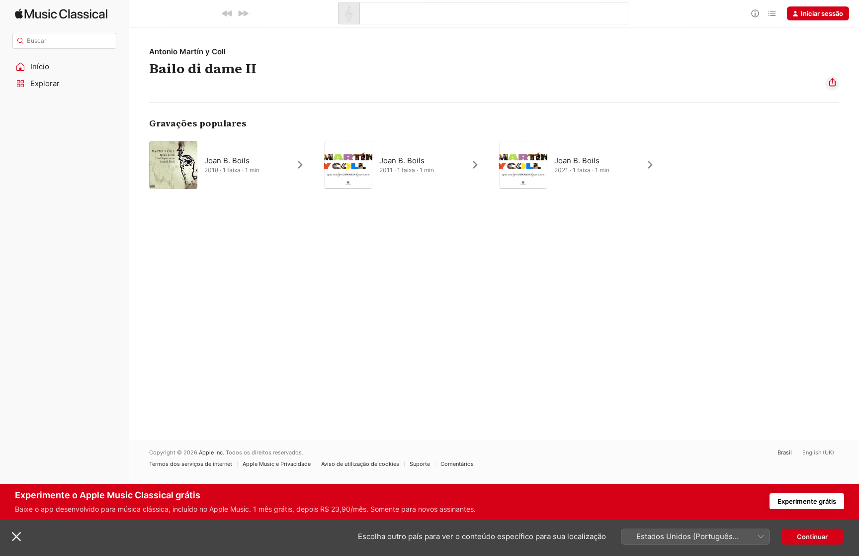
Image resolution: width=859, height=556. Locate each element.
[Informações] (755, 13)
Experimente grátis (806, 501)
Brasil (784, 452)
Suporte (420, 464)
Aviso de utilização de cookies (360, 464)
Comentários (457, 464)
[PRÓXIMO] (243, 13)
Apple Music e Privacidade (277, 464)
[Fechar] (16, 536)
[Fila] (772, 13)
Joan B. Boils (227, 160)
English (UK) (818, 452)
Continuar (812, 537)
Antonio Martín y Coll (187, 51)
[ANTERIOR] (227, 13)
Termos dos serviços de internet (190, 464)
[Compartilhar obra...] (832, 84)
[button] (64, 66)
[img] (61, 13)
